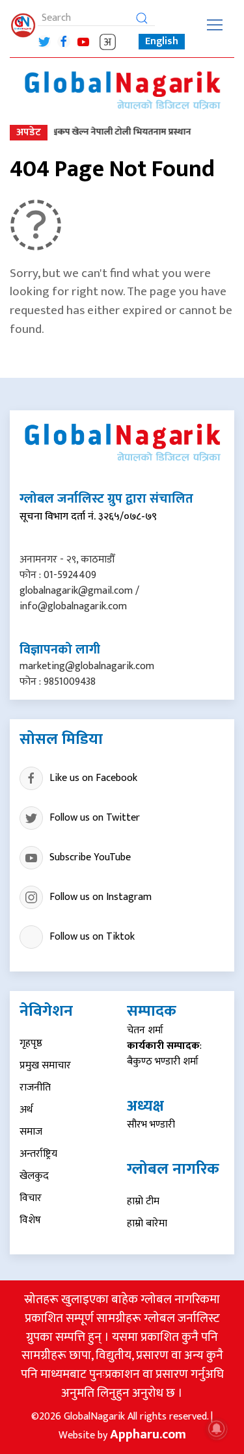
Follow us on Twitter (94, 817)
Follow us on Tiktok (92, 936)
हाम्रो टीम (143, 1201)
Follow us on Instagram (100, 897)
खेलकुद (34, 1176)
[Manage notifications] (216, 1428)
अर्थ (26, 1109)
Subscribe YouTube (90, 857)
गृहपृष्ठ (31, 1043)
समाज (31, 1132)
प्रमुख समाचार (45, 1065)
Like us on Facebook (93, 778)
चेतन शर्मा (145, 1030)
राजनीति (35, 1087)
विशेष (30, 1220)
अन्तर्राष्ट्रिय (38, 1154)
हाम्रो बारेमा (147, 1223)
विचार (31, 1198)
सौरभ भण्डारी (151, 1124)
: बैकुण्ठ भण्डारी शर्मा (164, 1053)
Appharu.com (148, 1434)
